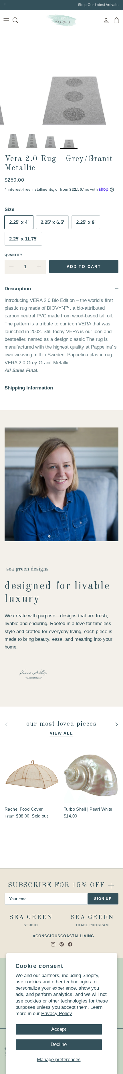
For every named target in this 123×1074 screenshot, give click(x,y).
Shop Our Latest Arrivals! (97, 5)
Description (18, 288)
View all (62, 733)
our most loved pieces (61, 724)
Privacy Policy (56, 1013)
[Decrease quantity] (11, 267)
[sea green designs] (61, 20)
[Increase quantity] (39, 267)
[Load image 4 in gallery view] (74, 79)
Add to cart (84, 266)
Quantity (13, 254)
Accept (58, 1029)
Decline (59, 1044)
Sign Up (103, 899)
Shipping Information (29, 388)
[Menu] (6, 20)
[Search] (19, 20)
